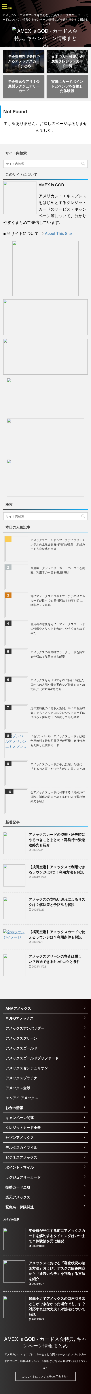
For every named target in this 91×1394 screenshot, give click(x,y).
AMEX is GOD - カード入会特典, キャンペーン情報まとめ (45, 1342)
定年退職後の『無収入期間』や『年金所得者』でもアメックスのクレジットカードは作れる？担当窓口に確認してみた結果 (57, 712)
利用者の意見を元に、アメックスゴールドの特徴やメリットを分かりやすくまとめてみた (57, 628)
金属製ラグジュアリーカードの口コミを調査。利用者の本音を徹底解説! (57, 570)
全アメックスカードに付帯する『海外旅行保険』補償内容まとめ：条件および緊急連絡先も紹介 (57, 796)
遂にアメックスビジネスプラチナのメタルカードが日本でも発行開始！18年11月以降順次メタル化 (57, 600)
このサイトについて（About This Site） (45, 1376)
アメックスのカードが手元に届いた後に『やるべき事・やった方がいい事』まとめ (57, 766)
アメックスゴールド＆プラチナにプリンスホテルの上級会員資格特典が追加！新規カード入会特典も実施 (57, 544)
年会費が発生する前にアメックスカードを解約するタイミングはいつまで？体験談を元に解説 (57, 1236)
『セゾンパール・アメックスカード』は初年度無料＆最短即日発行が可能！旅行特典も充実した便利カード (57, 740)
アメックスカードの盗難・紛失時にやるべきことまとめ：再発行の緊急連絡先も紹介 (57, 840)
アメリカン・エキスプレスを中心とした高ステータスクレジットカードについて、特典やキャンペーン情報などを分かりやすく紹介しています (45, 1360)
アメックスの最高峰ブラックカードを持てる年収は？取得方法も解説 (57, 654)
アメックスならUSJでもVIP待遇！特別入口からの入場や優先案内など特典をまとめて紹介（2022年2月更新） (57, 684)
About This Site (58, 233)
